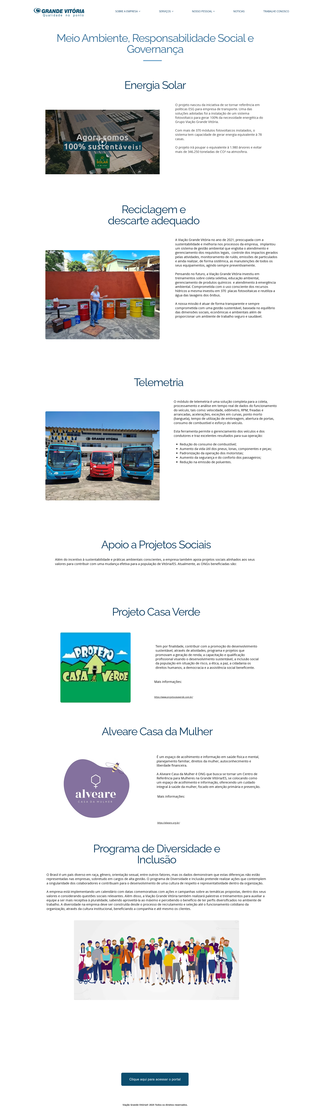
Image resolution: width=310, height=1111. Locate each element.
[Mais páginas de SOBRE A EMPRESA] (139, 11)
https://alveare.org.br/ (168, 822)
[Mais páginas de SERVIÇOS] (172, 11)
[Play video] (102, 142)
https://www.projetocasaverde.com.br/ (173, 697)
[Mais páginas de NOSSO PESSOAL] (214, 11)
